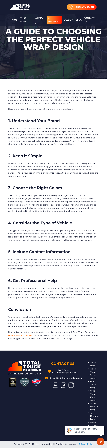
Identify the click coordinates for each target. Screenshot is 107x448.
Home (13, 20)
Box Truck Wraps (93, 384)
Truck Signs (23, 20)
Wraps (39, 18)
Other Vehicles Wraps (94, 406)
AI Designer (53, 20)
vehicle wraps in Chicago (20, 335)
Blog (79, 20)
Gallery (69, 20)
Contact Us (89, 20)
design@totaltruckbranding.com (65, 378)
